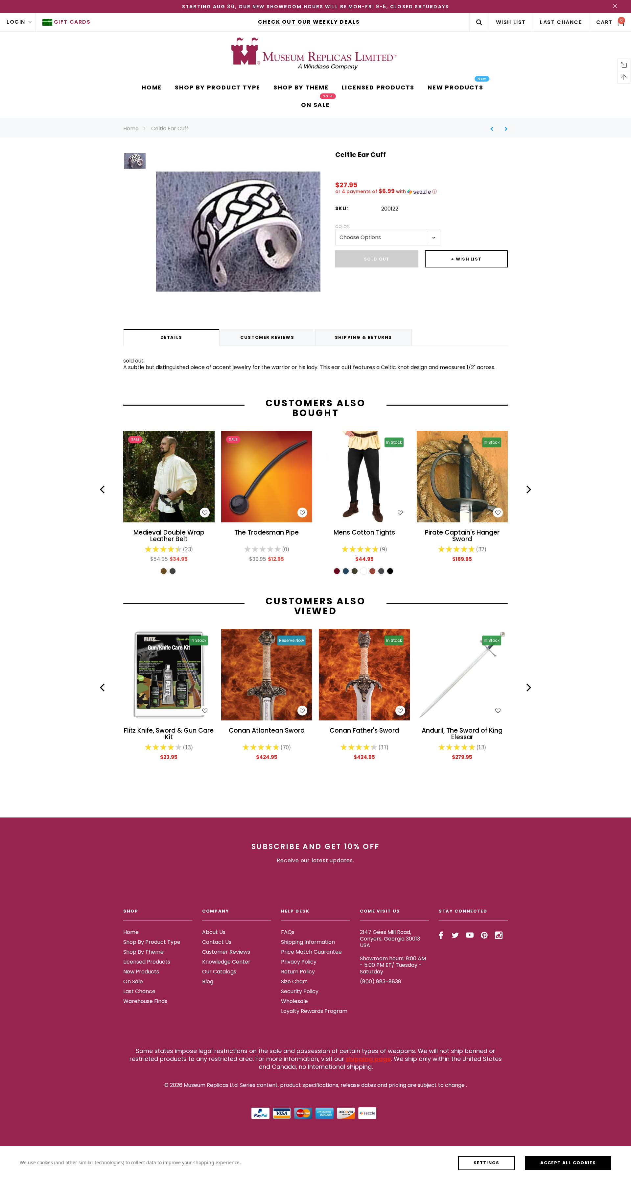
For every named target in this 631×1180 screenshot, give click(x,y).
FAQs (287, 932)
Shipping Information (308, 942)
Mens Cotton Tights (364, 533)
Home (131, 128)
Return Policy (298, 971)
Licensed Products (146, 962)
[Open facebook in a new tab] (441, 935)
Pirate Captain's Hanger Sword (462, 536)
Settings (486, 1163)
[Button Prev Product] (494, 129)
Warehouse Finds (145, 1001)
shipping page (368, 1059)
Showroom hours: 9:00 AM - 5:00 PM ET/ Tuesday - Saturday (393, 965)
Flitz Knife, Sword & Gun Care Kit (169, 734)
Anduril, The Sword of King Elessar (462, 734)
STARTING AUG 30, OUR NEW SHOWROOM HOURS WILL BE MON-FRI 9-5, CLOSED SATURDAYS (315, 6)
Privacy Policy (298, 962)
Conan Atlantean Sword (267, 731)
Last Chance (139, 991)
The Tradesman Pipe (266, 533)
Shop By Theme (143, 952)
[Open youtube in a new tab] (470, 935)
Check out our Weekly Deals (309, 22)
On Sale (133, 981)
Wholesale (294, 1001)
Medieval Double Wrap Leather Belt (168, 536)
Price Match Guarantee (311, 952)
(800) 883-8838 (380, 981)
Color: (342, 226)
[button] (421, 191)
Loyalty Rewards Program (314, 1011)
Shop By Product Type (151, 942)
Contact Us (216, 942)
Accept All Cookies (568, 1163)
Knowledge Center (226, 962)
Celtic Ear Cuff (169, 128)
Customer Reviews (226, 952)
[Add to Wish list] (205, 512)
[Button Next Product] (504, 129)
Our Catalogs (219, 971)
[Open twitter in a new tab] (455, 935)
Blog (207, 981)
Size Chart (294, 981)
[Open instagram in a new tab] (499, 935)
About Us (213, 932)
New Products (141, 971)
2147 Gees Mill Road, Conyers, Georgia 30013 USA (390, 938)
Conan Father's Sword (364, 731)
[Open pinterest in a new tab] (484, 935)
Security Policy (299, 991)
